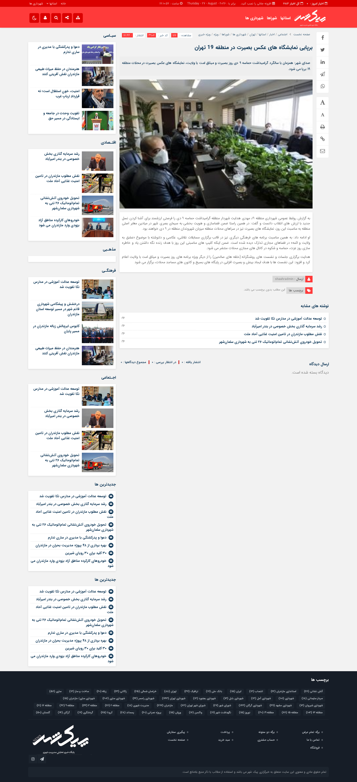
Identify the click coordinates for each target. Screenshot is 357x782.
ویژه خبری (204, 34)
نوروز (244, 713)
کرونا (106, 713)
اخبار (272, 34)
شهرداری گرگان (250, 706)
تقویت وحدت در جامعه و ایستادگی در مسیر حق (61, 116)
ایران (235, 691)
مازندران (165, 706)
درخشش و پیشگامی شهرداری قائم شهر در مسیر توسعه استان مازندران (57, 309)
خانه (63, 3)
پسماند (127, 713)
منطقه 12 (44, 706)
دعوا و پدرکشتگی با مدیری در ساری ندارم (58, 49)
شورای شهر (222, 706)
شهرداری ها (36, 3)
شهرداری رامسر (143, 698)
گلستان (43, 713)
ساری (55, 691)
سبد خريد (224, 740)
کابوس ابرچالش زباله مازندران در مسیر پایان (56, 328)
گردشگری (85, 713)
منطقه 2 (112, 706)
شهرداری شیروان (311, 706)
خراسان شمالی (145, 691)
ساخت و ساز (79, 691)
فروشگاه (315, 747)
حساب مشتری (266, 740)
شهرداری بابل (233, 698)
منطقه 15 (290, 713)
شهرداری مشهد (281, 706)
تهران (252, 34)
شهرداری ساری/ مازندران (79, 698)
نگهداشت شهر (220, 713)
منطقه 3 (89, 706)
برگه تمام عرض (311, 732)
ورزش (175, 713)
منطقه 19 (266, 713)
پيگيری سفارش (176, 732)
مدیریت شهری (138, 706)
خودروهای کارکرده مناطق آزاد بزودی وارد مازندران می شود (58, 222)
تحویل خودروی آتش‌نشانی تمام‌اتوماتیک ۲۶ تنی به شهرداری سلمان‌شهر (270, 342)
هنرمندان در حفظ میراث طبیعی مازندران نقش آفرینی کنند (57, 71)
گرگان (64, 713)
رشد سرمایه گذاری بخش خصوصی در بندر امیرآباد (287, 326)
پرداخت (225, 732)
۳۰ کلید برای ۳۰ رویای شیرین (85, 553)
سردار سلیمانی (312, 698)
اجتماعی (282, 34)
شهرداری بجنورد (204, 698)
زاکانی (120, 691)
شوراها (272, 18)
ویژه (216, 34)
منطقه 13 (314, 713)
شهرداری (286, 698)
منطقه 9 (67, 706)
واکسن (195, 713)
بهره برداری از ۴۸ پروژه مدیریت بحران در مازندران (70, 545)
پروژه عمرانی (151, 713)
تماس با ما (313, 740)
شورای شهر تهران (193, 706)
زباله (101, 691)
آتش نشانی (313, 691)
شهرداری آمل (261, 698)
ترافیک (191, 691)
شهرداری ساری (113, 698)
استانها (53, 3)
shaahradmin (284, 279)
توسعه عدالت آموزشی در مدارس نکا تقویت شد (288, 318)
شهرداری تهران (173, 698)
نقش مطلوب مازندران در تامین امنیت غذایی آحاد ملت (283, 334)
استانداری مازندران (283, 691)
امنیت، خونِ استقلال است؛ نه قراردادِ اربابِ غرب (58, 93)
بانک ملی (214, 691)
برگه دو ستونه (266, 732)
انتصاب (256, 691)
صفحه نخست (301, 34)
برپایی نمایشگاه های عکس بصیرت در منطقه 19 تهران (254, 47)
